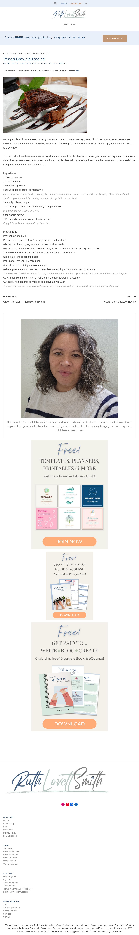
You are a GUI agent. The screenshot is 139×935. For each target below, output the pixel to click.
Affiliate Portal (9, 886)
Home (6, 820)
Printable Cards (10, 858)
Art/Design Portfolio (11, 907)
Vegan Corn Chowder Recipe (120, 299)
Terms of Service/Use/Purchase (17, 889)
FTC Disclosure (10, 836)
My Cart (6, 879)
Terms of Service (38, 931)
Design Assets (9, 861)
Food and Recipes (29, 63)
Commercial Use (10, 864)
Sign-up (75, 3)
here (78, 71)
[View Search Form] (86, 3)
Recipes (63, 63)
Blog (5, 826)
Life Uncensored (48, 63)
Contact (6, 917)
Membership (8, 823)
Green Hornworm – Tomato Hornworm (24, 299)
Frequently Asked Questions (15, 892)
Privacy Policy (9, 833)
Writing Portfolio (10, 910)
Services (7, 914)
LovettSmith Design (60, 925)
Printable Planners (11, 851)
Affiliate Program (10, 883)
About (5, 904)
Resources (8, 829)
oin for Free (115, 38)
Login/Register (9, 876)
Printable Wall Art (10, 854)
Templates (7, 848)
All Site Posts (10, 63)
